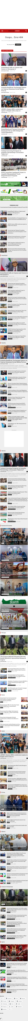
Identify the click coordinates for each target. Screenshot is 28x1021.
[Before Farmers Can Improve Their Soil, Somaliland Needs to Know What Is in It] (3, 312)
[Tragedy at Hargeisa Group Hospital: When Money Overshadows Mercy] (3, 493)
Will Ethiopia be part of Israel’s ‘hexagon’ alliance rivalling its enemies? (17, 688)
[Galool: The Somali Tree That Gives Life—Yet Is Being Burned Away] (3, 306)
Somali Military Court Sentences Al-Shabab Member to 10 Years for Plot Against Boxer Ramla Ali (17, 965)
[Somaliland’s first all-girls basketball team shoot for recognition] (3, 991)
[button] (2, 31)
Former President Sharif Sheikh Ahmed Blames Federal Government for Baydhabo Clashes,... (17, 385)
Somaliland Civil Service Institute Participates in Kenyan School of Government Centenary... (8, 699)
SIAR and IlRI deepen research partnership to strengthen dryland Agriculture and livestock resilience (17, 916)
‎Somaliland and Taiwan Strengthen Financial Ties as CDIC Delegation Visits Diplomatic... (13, 130)
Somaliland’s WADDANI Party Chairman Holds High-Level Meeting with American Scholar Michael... (17, 786)
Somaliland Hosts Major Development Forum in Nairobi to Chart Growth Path (9, 712)
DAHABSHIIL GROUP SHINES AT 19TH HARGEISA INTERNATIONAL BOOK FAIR (12, 625)
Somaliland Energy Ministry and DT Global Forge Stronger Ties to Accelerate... (17, 323)
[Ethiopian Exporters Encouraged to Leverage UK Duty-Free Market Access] (3, 676)
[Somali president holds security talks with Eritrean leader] (3, 827)
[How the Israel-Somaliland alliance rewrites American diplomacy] (3, 514)
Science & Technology (11, 919)
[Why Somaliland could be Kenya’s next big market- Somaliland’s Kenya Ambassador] (24, 726)
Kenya (2, 707)
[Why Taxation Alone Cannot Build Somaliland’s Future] (3, 520)
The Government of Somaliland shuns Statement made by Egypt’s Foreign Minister (17, 984)
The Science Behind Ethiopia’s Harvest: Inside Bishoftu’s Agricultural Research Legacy (13, 658)
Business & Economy (11, 407)
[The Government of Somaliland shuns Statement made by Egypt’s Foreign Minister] (3, 985)
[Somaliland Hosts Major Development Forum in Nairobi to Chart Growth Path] (24, 713)
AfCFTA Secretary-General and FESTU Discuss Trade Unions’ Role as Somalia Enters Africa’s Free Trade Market (13, 557)
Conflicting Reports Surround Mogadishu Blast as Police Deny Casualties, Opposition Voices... (18, 392)
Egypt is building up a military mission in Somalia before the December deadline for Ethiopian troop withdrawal (17, 814)
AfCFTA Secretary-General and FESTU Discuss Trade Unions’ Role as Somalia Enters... (17, 405)
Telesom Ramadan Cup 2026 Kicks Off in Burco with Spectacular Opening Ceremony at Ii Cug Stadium (17, 971)
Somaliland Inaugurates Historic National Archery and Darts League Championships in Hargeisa (17, 978)
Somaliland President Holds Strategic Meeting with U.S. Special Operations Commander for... (17, 773)
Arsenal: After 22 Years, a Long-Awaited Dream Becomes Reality (12, 957)
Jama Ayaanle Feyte (5, 70)
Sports (8, 986)
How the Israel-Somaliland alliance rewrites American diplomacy (16, 513)
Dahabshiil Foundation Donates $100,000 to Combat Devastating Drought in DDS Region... (17, 682)
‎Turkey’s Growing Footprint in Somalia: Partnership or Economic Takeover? (12, 152)
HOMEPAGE (18, 44)
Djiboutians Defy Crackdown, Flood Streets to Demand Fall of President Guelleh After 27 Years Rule (17, 868)
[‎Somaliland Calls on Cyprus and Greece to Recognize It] (14, 59)
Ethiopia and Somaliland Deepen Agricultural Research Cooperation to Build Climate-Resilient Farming (17, 923)
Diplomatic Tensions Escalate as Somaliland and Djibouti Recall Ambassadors (17, 881)
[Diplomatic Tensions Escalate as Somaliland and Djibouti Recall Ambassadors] (3, 882)
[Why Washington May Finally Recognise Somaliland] (3, 767)
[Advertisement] (14, 14)
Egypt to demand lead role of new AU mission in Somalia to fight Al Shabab (12, 806)
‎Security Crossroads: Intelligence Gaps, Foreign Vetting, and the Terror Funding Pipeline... (17, 250)
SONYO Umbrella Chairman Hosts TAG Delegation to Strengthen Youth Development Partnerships (17, 330)
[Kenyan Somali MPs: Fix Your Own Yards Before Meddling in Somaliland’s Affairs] (24, 706)
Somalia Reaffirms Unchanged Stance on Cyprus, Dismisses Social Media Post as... (13, 89)
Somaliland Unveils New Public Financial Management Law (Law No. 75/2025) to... (17, 317)
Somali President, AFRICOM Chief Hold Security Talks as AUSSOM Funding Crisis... (18, 779)
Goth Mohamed (4, 112)
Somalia (3, 85)
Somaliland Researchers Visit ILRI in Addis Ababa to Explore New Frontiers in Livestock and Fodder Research (17, 910)
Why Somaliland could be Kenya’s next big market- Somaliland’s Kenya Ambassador (10, 725)
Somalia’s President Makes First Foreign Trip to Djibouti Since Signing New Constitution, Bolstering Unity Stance (16, 854)
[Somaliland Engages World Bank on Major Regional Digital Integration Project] (3, 937)
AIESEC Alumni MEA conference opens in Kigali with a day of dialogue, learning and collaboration (13, 540)
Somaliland (3, 65)
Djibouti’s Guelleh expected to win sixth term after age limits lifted (13, 846)
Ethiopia (2, 654)
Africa (3, 106)
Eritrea (3, 809)
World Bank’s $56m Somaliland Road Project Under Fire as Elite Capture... (16, 507)
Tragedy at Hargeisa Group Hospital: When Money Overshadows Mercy (17, 492)
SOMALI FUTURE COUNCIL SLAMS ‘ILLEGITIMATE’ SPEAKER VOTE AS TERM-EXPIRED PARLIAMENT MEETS (17, 418)
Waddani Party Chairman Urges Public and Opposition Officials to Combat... (17, 336)
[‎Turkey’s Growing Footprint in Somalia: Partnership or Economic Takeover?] (14, 143)
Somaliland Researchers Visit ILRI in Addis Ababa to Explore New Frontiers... (17, 669)
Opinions (3, 148)
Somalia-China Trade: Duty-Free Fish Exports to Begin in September (16, 398)
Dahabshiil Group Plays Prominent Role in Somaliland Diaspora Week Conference (13, 591)
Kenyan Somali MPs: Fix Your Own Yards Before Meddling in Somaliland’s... (9, 705)
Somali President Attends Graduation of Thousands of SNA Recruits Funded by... (17, 411)
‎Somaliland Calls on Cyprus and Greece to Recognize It (11, 68)
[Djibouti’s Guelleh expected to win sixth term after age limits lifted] (14, 842)
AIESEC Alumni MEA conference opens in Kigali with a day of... (12, 110)
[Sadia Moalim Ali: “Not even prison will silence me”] (3, 425)
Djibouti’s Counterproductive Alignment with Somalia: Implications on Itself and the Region (17, 875)
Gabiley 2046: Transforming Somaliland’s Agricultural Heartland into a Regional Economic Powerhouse (16, 930)
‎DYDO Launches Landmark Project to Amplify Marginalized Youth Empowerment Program (13, 174)
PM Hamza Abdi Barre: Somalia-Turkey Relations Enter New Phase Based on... (17, 378)
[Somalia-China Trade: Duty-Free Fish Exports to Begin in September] (3, 399)
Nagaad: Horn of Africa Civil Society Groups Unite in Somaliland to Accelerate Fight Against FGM (17, 861)
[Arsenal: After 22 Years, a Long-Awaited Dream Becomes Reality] (14, 952)
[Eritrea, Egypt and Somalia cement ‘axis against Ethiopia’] (3, 821)
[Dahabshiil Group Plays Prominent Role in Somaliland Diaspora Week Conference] (14, 587)
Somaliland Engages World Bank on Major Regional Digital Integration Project (16, 936)
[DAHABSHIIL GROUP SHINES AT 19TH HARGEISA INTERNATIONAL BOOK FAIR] (14, 621)
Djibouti (3, 849)
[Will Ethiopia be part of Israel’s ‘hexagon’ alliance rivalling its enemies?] (3, 689)
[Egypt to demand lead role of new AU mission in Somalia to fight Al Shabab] (14, 803)
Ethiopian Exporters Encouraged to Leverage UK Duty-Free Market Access (16, 675)
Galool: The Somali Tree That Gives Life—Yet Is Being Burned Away (17, 305)
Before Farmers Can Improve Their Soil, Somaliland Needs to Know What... (17, 311)
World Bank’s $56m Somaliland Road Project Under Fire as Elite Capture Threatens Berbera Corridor (13, 574)
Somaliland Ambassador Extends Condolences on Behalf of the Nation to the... (9, 719)
